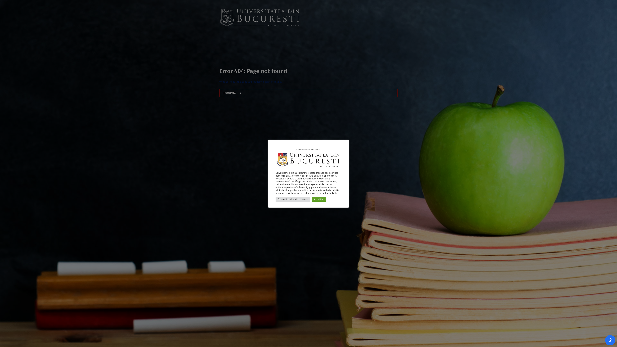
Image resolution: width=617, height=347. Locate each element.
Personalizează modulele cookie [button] (292, 199)
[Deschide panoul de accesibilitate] (610, 340)
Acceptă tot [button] (319, 199)
